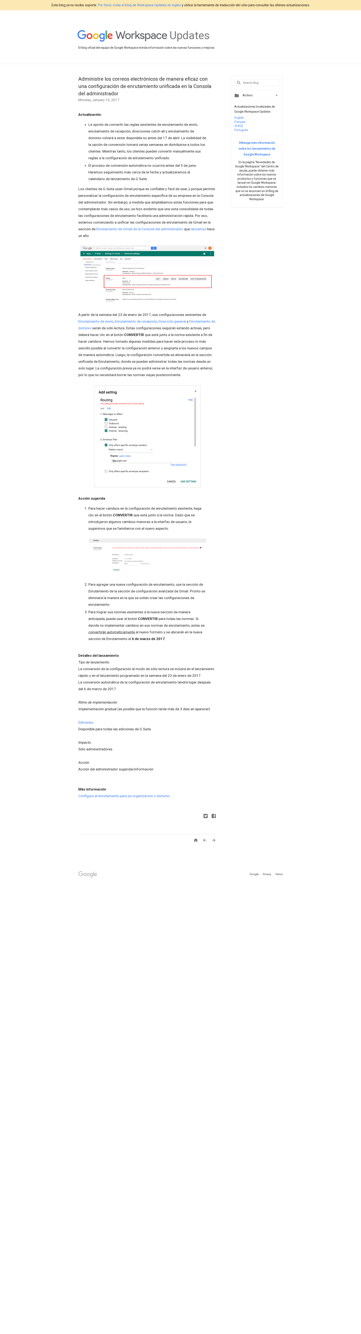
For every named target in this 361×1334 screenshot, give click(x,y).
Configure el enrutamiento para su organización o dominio (124, 796)
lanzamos (198, 229)
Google (254, 874)
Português (241, 130)
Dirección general (172, 321)
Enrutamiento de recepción (136, 321)
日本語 (238, 125)
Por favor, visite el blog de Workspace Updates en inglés (139, 5)
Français (239, 121)
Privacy (267, 874)
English (239, 117)
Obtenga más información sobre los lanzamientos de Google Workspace (256, 148)
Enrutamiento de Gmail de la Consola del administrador (139, 229)
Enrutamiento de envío (95, 321)
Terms (279, 874)
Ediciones (85, 722)
